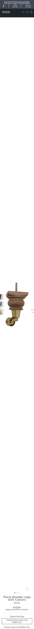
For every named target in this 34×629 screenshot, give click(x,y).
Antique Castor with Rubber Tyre (17, 627)
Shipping (8, 609)
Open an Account (28, 6)
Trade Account (15, 6)
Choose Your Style (17, 616)
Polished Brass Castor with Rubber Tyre (17, 621)
